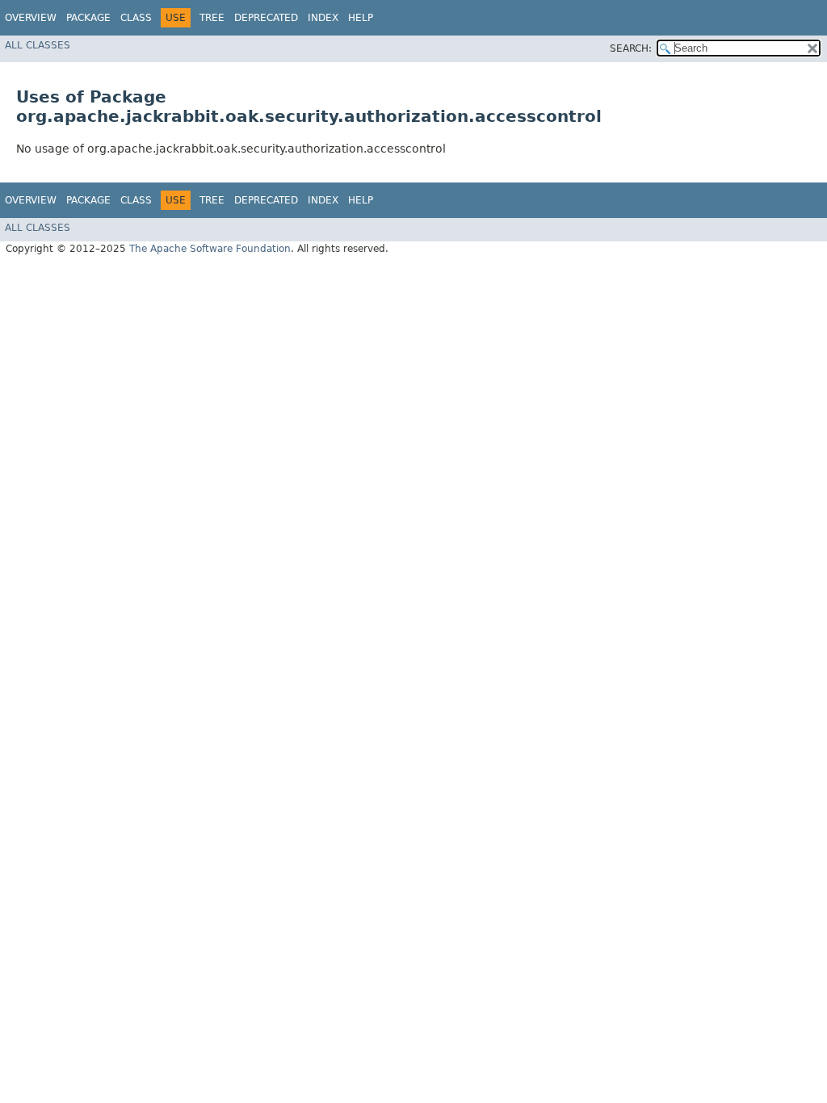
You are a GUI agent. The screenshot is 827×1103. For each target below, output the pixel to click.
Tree (212, 17)
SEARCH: (631, 48)
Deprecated (266, 17)
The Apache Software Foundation (210, 248)
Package (88, 17)
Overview (31, 17)
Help (360, 17)
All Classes (37, 45)
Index (323, 17)
